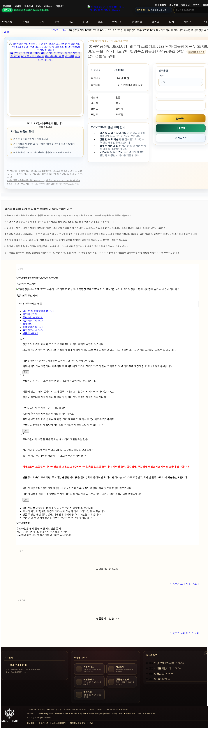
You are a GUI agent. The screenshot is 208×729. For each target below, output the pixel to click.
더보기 (195, 583)
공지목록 (7, 6)
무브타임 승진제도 (33, 317)
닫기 (26, 372)
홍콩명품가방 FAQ (33, 327)
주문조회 (173, 5)
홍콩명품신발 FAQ (33, 330)
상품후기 (60, 6)
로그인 (196, 5)
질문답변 (28, 6)
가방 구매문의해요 (164, 663)
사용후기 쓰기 (180, 583)
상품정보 (21, 269)
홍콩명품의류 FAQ (38, 311)
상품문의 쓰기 (180, 633)
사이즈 (161, 76)
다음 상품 (43, 182)
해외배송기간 (30, 314)
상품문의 (21, 600)
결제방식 (27, 323)
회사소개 (30, 723)
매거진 (18, 6)
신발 (64, 30)
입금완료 (159, 673)
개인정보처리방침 (77, 723)
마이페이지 (160, 5)
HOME (54, 30)
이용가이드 (43, 723)
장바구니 (185, 5)
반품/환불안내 (30, 333)
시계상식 (48, 6)
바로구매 (180, 128)
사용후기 (21, 550)
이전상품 (45, 174)
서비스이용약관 (59, 723)
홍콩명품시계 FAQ (33, 320)
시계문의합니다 (162, 668)
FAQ (38, 6)
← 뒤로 (5, 32)
